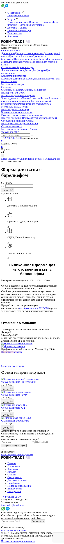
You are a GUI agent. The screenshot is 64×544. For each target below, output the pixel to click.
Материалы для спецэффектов (35, 104)
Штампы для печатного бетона (29, 59)
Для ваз (28, 70)
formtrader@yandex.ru (12, 505)
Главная (5, 158)
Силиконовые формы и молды (17, 67)
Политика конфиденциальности (18, 541)
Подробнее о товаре (11, 352)
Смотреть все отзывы (12, 366)
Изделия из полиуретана (31, 25)
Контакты (12, 36)
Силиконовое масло (11, 126)
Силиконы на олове (11, 90)
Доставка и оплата (17, 27)
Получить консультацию (13, 445)
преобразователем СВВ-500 (34, 308)
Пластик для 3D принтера (15, 109)
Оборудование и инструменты (17, 120)
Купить (6, 190)
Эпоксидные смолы (11, 98)
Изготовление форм (18, 22)
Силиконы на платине (34, 90)
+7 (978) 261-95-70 (11, 138)
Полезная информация (19, 30)
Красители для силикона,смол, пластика (22, 78)
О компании (14, 12)
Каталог (14, 158)
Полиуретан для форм (13, 92)
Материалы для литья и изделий (18, 95)
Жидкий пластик (31, 98)
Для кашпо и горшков (12, 70)
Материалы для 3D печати (15, 106)
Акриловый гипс (21, 101)
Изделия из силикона (40, 22)
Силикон (6, 87)
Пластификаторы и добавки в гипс (19, 123)
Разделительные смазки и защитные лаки (23, 115)
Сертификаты (14, 477)
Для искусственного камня (29, 53)
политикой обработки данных (17, 454)
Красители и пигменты (13, 75)
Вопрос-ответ (14, 33)
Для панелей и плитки (21, 56)
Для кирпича (8, 53)
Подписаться (38, 521)
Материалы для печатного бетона (19, 129)
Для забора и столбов (19, 61)
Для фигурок (39, 70)
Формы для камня (10, 50)
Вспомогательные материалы (16, 112)
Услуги (11, 19)
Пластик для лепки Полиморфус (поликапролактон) (29, 118)
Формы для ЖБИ (10, 132)
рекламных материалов (13, 530)
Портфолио (13, 15)
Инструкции (14, 491)
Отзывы (24, 15)
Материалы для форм (12, 84)
